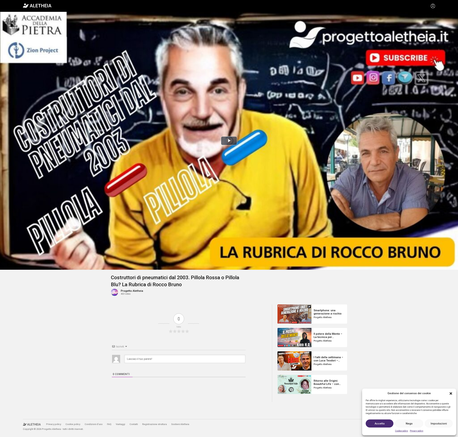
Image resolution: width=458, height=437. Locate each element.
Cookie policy (401, 431)
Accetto (380, 423)
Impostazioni (439, 423)
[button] (451, 393)
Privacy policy (416, 431)
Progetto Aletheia (132, 290)
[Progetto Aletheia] (37, 6)
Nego (409, 423)
